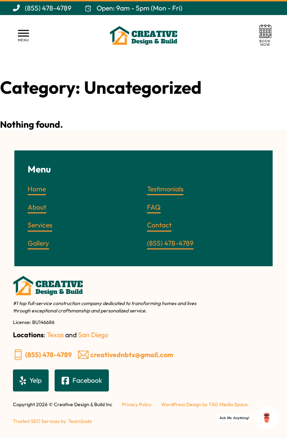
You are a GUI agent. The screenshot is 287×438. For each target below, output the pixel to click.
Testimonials (165, 189)
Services (40, 225)
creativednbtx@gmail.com (131, 355)
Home (37, 189)
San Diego (93, 335)
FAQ (154, 207)
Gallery (38, 243)
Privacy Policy (137, 404)
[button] (23, 35)
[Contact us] (265, 35)
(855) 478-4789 (48, 355)
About (37, 207)
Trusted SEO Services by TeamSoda (52, 421)
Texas (55, 335)
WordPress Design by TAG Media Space (204, 404)
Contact (159, 225)
